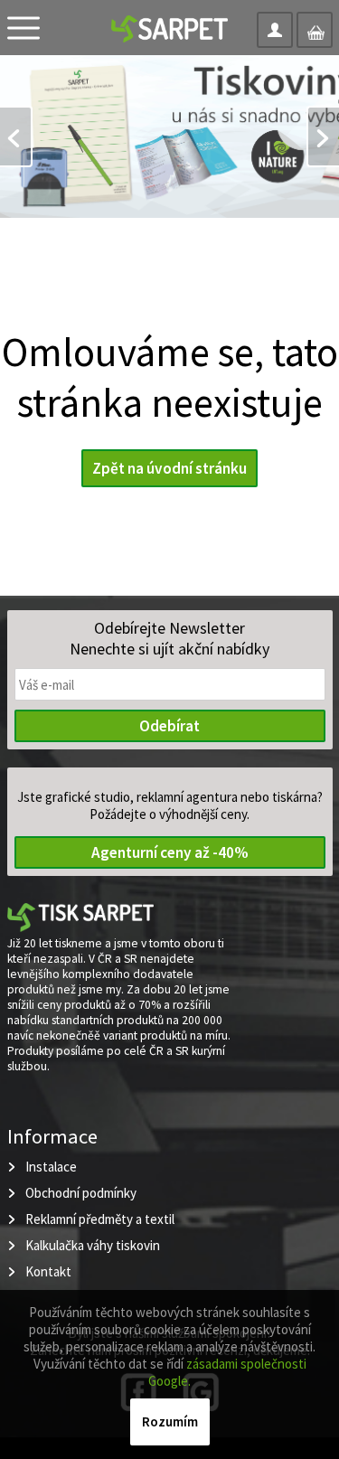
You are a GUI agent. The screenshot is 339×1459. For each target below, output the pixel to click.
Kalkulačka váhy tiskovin (92, 1245)
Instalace (51, 1166)
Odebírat (169, 726)
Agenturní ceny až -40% (170, 852)
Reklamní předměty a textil (99, 1219)
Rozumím (170, 1421)
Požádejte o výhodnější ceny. (169, 814)
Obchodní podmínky (81, 1192)
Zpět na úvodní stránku (169, 468)
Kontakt (48, 1271)
